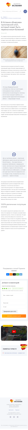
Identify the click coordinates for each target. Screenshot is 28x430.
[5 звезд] (16, 270)
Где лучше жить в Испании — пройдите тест (15, 353)
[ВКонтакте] (7, 274)
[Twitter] (14, 274)
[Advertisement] (14, 133)
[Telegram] (20, 274)
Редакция (17, 410)
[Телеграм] (18, 417)
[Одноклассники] (11, 274)
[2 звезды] (12, 270)
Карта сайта (11, 410)
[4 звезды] (15, 270)
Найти (20, 11)
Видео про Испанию (14, 335)
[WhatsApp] (17, 274)
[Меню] (25, 11)
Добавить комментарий (14, 316)
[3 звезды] (14, 270)
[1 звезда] (11, 270)
